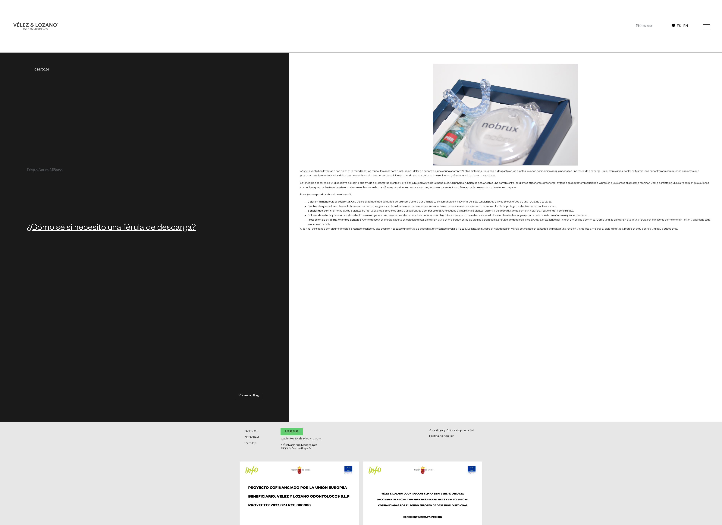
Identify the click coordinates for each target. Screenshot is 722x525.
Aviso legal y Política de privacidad (451, 430)
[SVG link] (35, 26)
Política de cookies (441, 436)
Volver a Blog (248, 396)
